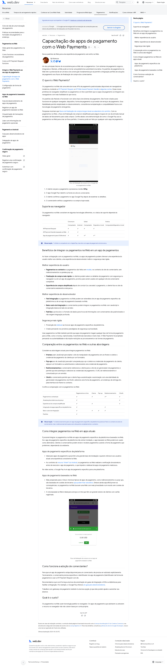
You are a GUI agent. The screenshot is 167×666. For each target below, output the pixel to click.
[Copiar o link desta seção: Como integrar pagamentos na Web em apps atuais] (97, 431)
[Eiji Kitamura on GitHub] (54, 62)
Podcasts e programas (122, 653)
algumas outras (106, 89)
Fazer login (161, 2)
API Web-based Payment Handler (87, 89)
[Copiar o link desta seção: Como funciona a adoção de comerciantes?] (89, 566)
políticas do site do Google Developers (112, 626)
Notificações (113, 12)
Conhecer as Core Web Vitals (50, 12)
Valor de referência (58, 2)
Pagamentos (101, 12)
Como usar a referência (76, 2)
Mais (142, 12)
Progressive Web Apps (84, 12)
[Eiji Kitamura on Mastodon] (57, 62)
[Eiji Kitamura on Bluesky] (60, 62)
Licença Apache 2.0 (75, 626)
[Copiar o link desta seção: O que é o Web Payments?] (71, 80)
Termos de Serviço (34, 662)
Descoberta (44, 2)
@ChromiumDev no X (147, 644)
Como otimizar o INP (129, 12)
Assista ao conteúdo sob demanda (81, 20)
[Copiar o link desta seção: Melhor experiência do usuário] (70, 265)
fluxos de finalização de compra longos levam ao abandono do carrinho (85, 111)
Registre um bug (94, 644)
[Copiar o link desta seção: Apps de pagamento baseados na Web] (78, 475)
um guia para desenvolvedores (94, 585)
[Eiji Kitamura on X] (51, 62)
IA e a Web (5, 12)
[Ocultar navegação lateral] (23, 662)
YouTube (143, 647)
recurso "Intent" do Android (67, 463)
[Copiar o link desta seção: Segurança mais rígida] (63, 321)
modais (89, 270)
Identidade (68, 12)
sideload (59, 325)
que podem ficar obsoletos (83, 483)
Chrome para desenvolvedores (124, 644)
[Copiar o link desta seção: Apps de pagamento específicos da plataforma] (86, 451)
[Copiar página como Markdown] (95, 47)
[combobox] (124, 2)
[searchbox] (13, 18)
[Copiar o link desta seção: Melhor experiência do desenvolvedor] (77, 294)
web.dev (44, 35)
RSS (142, 653)
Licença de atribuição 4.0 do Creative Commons (109, 623)
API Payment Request (65, 89)
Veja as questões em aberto (97, 647)
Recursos (30, 2)
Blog (89, 2)
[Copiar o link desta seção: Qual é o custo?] (60, 598)
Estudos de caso (100, 2)
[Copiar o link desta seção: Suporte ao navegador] (67, 207)
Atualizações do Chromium (123, 647)
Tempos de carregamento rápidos (25, 12)
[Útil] (120, 35)
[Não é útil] (123, 35)
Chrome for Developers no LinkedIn (151, 650)
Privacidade (45, 662)
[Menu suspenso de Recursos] (35, 2)
